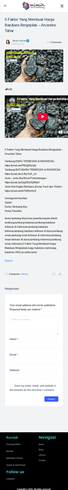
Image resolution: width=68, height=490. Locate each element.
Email (14, 354)
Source (9, 260)
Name (14, 339)
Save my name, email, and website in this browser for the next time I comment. (33, 387)
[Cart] (62, 6)
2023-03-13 (18, 44)
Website (14, 370)
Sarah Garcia (19, 40)
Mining (24, 274)
